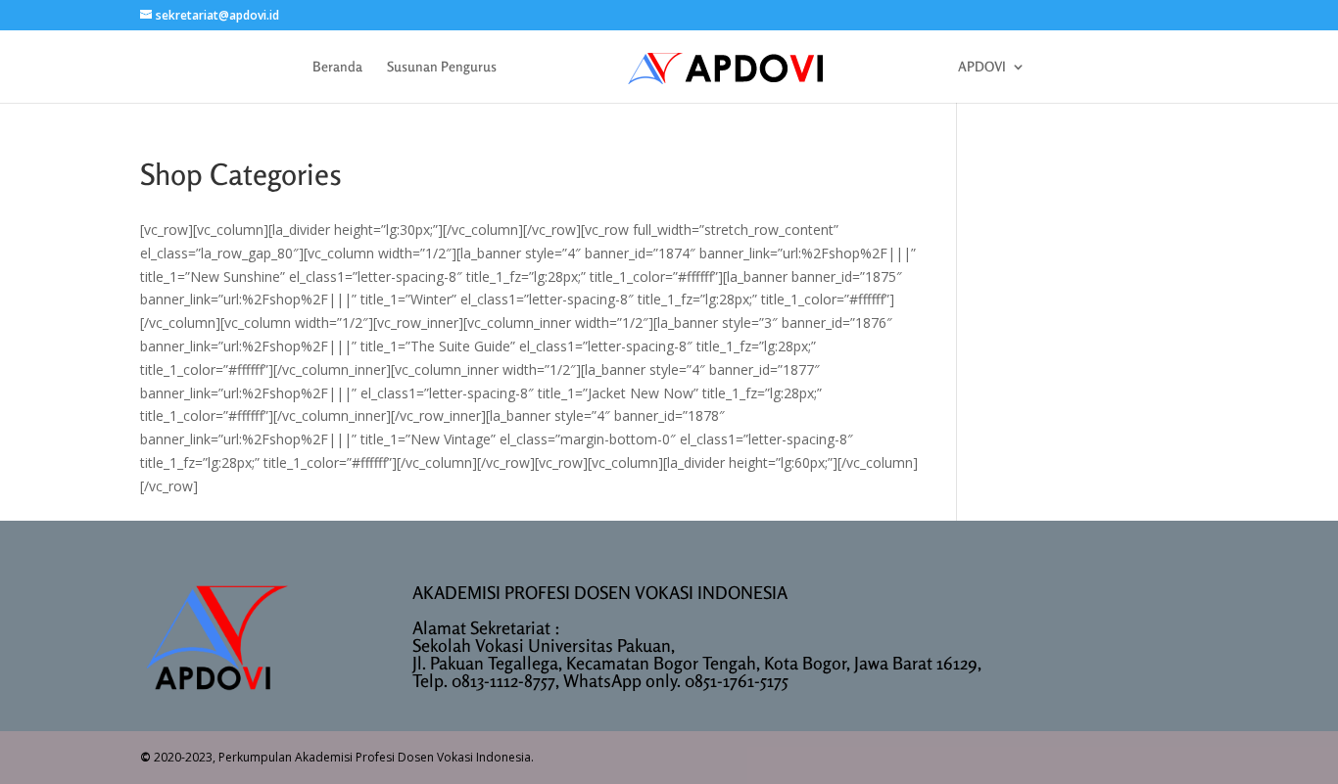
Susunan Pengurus (442, 67)
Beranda (337, 67)
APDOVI (982, 67)
